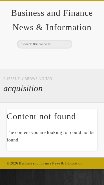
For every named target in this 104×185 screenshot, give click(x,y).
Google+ (51, 58)
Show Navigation (84, 49)
